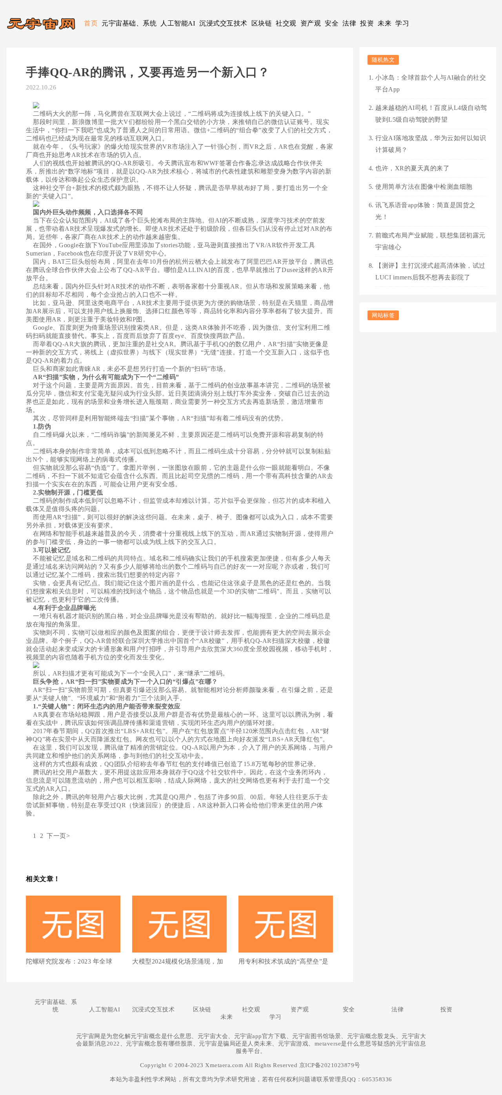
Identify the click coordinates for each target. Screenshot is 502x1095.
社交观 (286, 23)
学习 (402, 23)
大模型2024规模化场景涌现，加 (177, 961)
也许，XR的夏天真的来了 (412, 168)
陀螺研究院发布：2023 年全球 (69, 961)
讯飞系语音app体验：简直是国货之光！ (425, 211)
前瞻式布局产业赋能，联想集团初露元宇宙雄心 (430, 241)
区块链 (261, 23)
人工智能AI (177, 23)
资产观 (310, 23)
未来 (384, 23)
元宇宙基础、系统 (129, 23)
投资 (367, 23)
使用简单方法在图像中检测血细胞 (424, 186)
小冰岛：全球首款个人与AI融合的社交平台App (430, 83)
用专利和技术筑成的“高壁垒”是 (283, 961)
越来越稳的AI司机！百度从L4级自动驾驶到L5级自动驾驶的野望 (431, 113)
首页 (91, 23)
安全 (331, 23)
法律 (349, 23)
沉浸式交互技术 (223, 23)
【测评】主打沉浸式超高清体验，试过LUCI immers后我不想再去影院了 (430, 271)
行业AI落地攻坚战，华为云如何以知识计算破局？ (430, 144)
